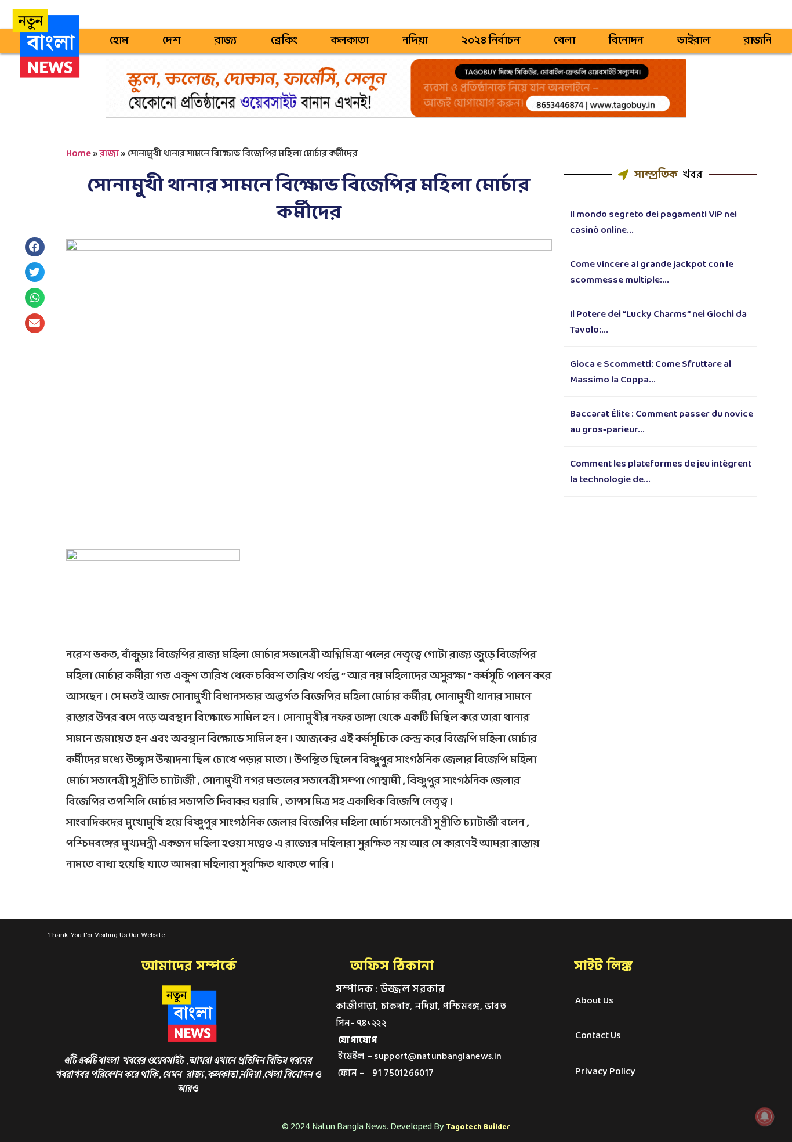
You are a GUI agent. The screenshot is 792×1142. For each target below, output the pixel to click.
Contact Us (598, 1035)
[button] (35, 247)
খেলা (564, 40)
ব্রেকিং (284, 40)
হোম (119, 40)
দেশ (171, 40)
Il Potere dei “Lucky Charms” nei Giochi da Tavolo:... (658, 322)
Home (78, 153)
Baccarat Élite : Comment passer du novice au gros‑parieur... (661, 422)
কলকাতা (350, 40)
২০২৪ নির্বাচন (491, 40)
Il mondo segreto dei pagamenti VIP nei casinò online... (653, 222)
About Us (594, 1000)
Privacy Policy (605, 1071)
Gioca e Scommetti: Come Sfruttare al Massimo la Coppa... (650, 372)
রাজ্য (226, 40)
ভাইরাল (693, 40)
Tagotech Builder (478, 1127)
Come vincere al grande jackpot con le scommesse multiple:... (651, 272)
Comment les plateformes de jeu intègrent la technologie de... (660, 472)
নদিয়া (415, 40)
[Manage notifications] (764, 1116)
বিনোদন (626, 40)
